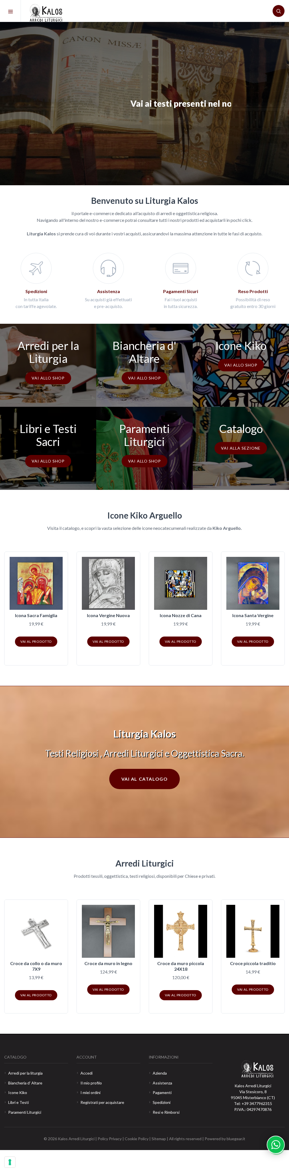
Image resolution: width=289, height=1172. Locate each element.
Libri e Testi (18, 1102)
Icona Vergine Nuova (108, 615)
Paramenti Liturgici (24, 1112)
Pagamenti (162, 1092)
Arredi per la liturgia (25, 1073)
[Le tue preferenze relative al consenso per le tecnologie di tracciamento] (10, 1162)
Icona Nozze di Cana (181, 615)
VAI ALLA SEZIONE (240, 448)
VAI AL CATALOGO (66, 124)
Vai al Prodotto (36, 641)
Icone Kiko (17, 1092)
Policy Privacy (110, 1138)
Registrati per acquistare (102, 1102)
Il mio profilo (91, 1083)
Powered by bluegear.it (225, 1138)
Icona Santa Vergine (252, 615)
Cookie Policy (137, 1138)
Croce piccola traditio (253, 963)
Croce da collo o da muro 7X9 (36, 966)
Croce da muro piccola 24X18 (180, 966)
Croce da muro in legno (108, 963)
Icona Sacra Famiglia (36, 615)
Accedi (86, 1073)
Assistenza (162, 1083)
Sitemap (159, 1138)
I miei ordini (90, 1092)
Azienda (160, 1073)
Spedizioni (161, 1102)
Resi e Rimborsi (166, 1112)
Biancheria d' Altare (25, 1083)
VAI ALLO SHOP (48, 378)
